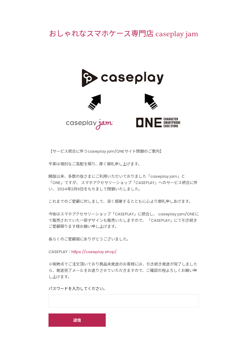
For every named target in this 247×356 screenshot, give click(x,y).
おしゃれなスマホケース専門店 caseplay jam (123, 34)
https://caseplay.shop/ (94, 252)
